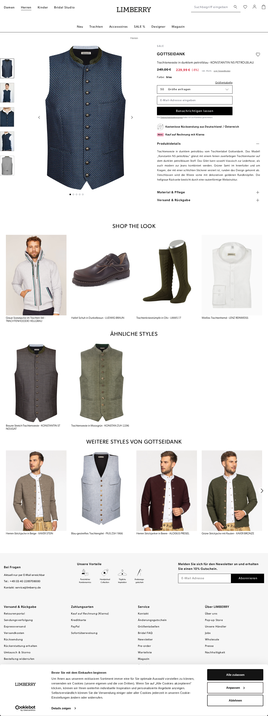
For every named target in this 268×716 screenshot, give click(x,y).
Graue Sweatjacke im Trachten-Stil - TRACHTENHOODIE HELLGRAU (25, 320)
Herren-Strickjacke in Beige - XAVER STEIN (29, 533)
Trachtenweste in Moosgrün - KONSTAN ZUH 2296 (100, 425)
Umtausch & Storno (17, 652)
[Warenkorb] (263, 7)
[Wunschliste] (245, 7)
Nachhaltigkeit (215, 652)
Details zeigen (61, 708)
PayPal (75, 626)
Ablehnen (235, 700)
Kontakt (143, 613)
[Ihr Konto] (254, 7)
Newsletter (145, 639)
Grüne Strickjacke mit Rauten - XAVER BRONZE (228, 533)
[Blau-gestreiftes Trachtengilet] (101, 490)
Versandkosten (14, 633)
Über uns (211, 613)
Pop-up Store (214, 620)
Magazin (143, 659)
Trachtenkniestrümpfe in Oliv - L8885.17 (158, 318)
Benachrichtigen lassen (194, 111)
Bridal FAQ (145, 633)
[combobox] (211, 7)
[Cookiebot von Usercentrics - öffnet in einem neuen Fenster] (25, 708)
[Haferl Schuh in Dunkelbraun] (101, 275)
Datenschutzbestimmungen (171, 117)
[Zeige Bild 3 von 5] (76, 194)
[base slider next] (262, 491)
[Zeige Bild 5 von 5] (83, 194)
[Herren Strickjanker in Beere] (166, 490)
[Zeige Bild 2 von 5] (73, 194)
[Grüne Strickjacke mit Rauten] (232, 490)
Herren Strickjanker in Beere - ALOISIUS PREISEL (162, 533)
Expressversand (15, 626)
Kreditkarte (78, 620)
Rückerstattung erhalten (20, 646)
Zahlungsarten (82, 607)
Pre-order (144, 646)
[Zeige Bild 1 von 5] (70, 194)
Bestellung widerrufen (19, 659)
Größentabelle (223, 82)
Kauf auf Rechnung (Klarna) (90, 613)
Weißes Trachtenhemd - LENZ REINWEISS (225, 318)
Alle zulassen (235, 674)
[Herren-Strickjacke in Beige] (36, 490)
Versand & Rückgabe (20, 607)
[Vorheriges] (39, 117)
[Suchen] (235, 7)
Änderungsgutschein (152, 620)
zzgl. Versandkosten (222, 71)
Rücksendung (13, 639)
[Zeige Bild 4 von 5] (79, 194)
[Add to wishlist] (258, 55)
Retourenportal (14, 613)
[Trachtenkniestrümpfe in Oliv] (166, 275)
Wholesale (212, 639)
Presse (209, 646)
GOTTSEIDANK (171, 54)
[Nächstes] (132, 117)
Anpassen (233, 687)
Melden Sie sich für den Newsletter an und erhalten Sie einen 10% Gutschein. (218, 567)
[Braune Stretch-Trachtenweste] (36, 383)
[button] (194, 89)
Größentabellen (149, 626)
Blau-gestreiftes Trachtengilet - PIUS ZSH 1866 (97, 533)
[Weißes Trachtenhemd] (232, 275)
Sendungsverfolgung (18, 620)
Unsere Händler (216, 626)
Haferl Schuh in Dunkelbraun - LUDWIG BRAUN (97, 318)
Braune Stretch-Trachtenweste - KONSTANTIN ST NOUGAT (33, 427)
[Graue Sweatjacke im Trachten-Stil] (36, 275)
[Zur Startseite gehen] (134, 7)
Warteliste (145, 652)
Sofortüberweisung (84, 633)
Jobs (208, 633)
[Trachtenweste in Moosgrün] (101, 383)
